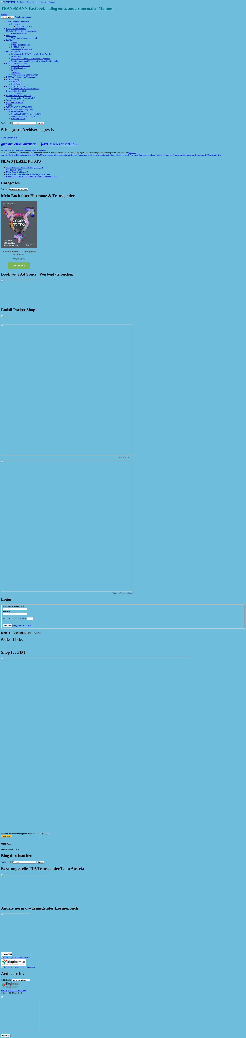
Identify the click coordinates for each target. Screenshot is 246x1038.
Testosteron (15, 72)
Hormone (80, 155)
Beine (19, 155)
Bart (10, 155)
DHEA (14, 70)
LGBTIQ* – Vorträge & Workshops (20, 77)
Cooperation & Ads (19, 33)
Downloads (16, 56)
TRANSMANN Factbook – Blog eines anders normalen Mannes (56, 8)
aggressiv (5, 155)
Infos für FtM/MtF (13, 52)
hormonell (88, 155)
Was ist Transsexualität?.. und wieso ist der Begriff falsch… (35, 61)
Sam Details (12, 138)
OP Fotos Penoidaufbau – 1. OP (24, 38)
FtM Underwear (17, 47)
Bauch (14, 155)
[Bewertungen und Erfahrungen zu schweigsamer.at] (15, 957)
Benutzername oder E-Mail (14, 606)
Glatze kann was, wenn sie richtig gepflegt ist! (24, 167)
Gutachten (67, 155)
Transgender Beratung (15, 100)
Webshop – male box (14, 102)
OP (129, 155)
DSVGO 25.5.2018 (24, 26)
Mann (125, 155)
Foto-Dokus (11, 35)
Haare (73, 155)
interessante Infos (18, 112)
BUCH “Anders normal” (16, 86)
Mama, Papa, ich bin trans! (17, 172)
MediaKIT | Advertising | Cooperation (21, 31)
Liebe (121, 155)
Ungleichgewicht (214, 155)
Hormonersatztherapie (101, 155)
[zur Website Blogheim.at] (13, 965)
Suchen (4, 15)
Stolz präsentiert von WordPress (14, 990)
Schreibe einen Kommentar (35, 150)
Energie (25, 155)
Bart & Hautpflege (18, 68)
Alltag (3, 138)
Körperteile (114, 155)
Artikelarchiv (16, 93)
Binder (14, 42)
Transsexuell (191, 155)
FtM (36, 155)
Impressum (15, 24)
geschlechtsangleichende (53, 155)
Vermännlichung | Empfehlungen (24, 75)
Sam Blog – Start (18, 119)
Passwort (6, 611)
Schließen (5, 1036)
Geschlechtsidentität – (15, 170)
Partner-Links (16, 82)
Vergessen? (17, 625)
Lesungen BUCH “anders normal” (25, 89)
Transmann (169, 155)
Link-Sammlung (17, 84)
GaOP (40, 155)
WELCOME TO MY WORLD (19, 107)
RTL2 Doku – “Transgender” (23, 98)
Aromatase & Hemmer (20, 65)
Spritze (142, 155)
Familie (31, 155)
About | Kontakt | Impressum (17, 22)
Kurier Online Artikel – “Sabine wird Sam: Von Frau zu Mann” (31, 177)
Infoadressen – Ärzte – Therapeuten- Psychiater (30, 59)
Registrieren (28, 625)
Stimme (148, 155)
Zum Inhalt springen (23, 17)
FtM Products (11, 40)
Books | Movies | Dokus (16, 29)
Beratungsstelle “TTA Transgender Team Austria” (31, 54)
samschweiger (18, 150)
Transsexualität (179, 155)
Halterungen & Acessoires (21, 49)
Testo (153, 155)
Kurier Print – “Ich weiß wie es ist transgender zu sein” (28, 174)
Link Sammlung (12, 79)
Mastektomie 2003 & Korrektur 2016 (26, 114)
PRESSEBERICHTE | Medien (18, 95)
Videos (9, 105)
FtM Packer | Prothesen (20, 45)
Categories (5, 189)
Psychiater (135, 155)
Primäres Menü (7, 17)
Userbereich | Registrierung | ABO (20, 109)
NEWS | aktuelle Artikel (16, 91)
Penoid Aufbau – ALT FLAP (23, 116)
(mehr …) (132, 153)
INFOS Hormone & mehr (16, 63)
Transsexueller (201, 155)
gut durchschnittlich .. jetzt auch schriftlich (39, 144)
